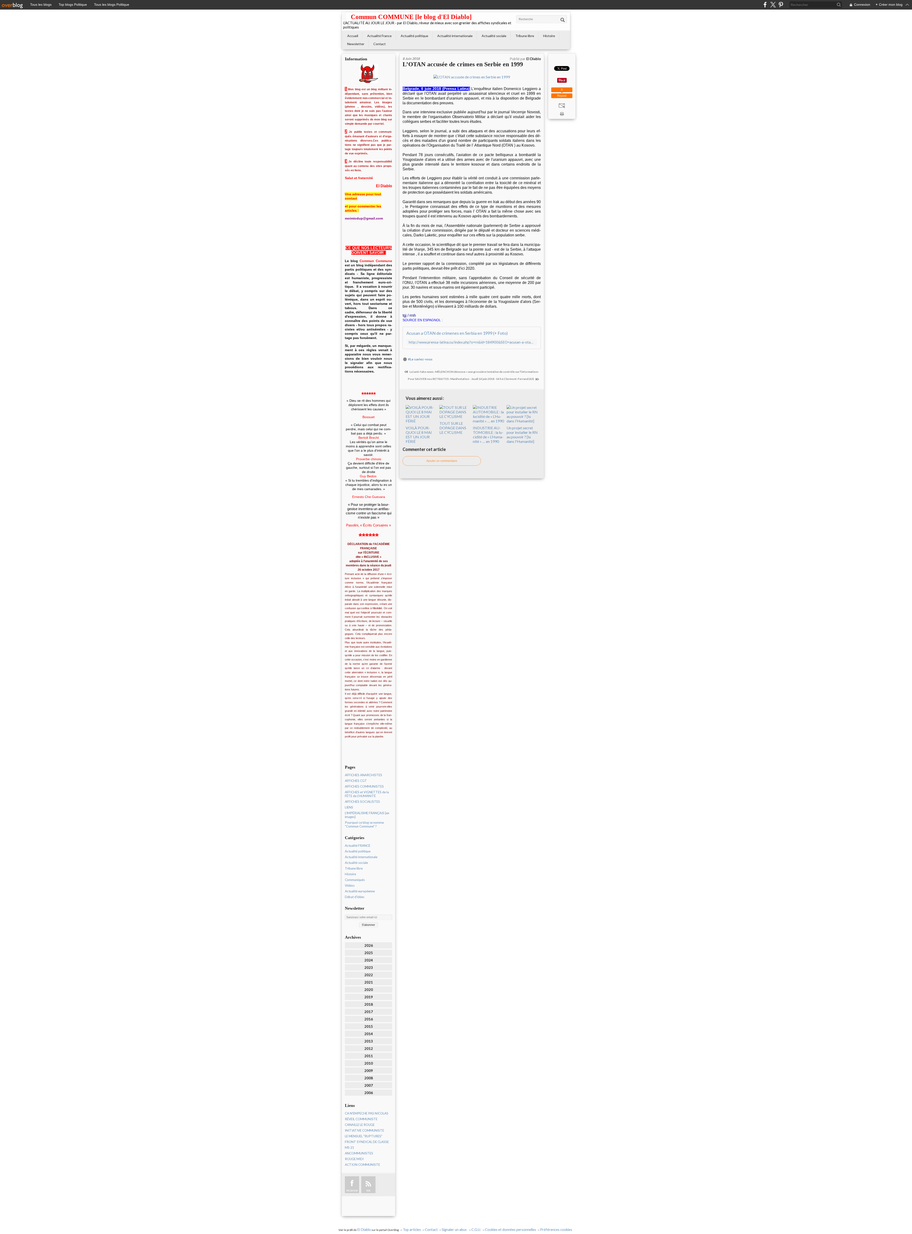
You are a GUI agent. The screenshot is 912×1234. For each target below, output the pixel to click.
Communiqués (355, 880)
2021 (368, 982)
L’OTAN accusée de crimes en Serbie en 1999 (463, 64)
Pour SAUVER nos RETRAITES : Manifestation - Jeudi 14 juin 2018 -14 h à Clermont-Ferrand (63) (471, 379)
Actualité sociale (494, 36)
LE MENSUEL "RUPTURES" (363, 1136)
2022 (368, 975)
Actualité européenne (360, 891)
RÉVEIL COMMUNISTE (361, 1119)
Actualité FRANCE (357, 845)
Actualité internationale (455, 36)
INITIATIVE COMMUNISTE (364, 1130)
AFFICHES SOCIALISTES (362, 802)
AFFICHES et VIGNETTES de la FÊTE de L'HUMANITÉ (367, 794)
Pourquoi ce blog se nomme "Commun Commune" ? (364, 824)
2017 (368, 1011)
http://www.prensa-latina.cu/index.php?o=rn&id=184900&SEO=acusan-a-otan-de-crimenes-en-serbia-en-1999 (472, 342)
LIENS (349, 807)
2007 (368, 1085)
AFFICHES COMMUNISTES (364, 786)
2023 (368, 967)
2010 (368, 1063)
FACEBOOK (352, 1190)
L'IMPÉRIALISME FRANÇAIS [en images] (367, 815)
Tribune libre (524, 36)
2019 (368, 997)
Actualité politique (414, 36)
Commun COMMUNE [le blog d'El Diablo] (411, 16)
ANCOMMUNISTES (359, 1153)
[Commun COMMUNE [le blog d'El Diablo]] (344, 17)
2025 (368, 953)
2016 (368, 1019)
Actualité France (379, 36)
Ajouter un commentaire (441, 461)
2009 (368, 1070)
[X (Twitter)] (773, 4)
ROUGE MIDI (354, 1159)
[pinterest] (781, 4)
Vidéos (350, 885)
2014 (368, 1034)
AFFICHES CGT (356, 781)
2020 (368, 989)
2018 (368, 1004)
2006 (368, 1093)
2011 (368, 1056)
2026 (368, 945)
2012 (368, 1048)
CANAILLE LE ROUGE (360, 1125)
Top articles (412, 1230)
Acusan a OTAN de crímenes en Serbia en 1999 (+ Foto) (457, 333)
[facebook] (765, 4)
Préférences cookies (556, 1230)
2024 (368, 960)
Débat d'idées (354, 897)
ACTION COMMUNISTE (362, 1165)
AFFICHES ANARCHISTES (363, 775)
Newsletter (355, 44)
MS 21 (349, 1147)
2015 (368, 1026)
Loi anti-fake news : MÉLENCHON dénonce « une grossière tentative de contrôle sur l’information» (474, 371)
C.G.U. (476, 1230)
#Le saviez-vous (420, 359)
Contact (379, 44)
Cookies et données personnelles (510, 1230)
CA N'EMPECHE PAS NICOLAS (366, 1113)
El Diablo (364, 1230)
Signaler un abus (454, 1230)
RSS (368, 1190)
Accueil (352, 36)
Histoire (549, 36)
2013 (368, 1041)
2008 (368, 1078)
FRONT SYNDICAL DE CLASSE (367, 1142)
